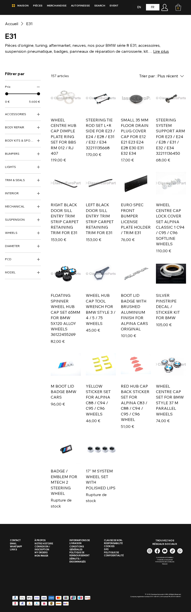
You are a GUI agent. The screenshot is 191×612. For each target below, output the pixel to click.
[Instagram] (149, 551)
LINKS (13, 549)
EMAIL (13, 543)
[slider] (7, 94)
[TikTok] (172, 551)
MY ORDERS (41, 552)
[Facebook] (157, 551)
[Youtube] (164, 551)
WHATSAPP (16, 546)
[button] (178, 7)
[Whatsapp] (180, 551)
